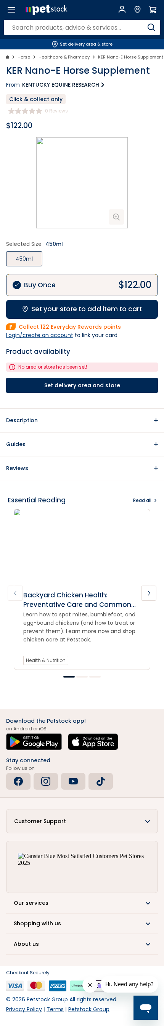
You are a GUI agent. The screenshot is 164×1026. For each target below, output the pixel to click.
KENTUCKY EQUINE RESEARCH (60, 85)
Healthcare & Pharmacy (64, 57)
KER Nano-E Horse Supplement (130, 57)
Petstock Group (88, 1009)
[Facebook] (18, 781)
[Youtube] (73, 781)
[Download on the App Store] (93, 741)
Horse (24, 57)
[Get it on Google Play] (34, 741)
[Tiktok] (100, 781)
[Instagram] (46, 781)
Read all (142, 500)
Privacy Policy (24, 1009)
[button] (82, 420)
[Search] (151, 27)
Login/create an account (39, 335)
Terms (55, 1009)
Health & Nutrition (46, 660)
